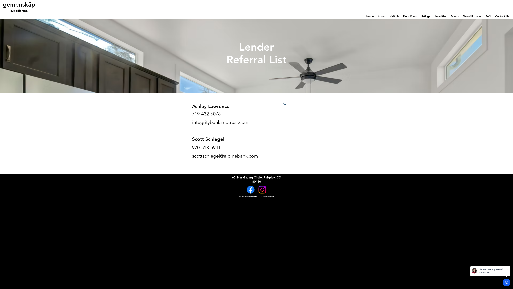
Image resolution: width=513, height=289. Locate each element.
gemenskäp (19, 4)
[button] (410, 16)
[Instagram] (262, 190)
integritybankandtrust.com (220, 122)
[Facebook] (251, 190)
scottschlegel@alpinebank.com (225, 156)
